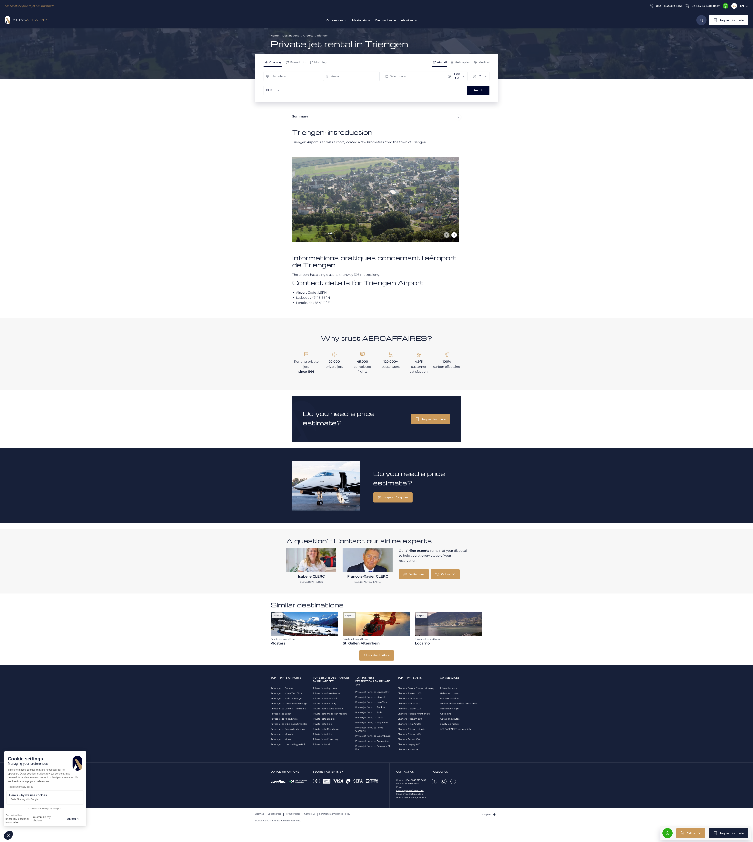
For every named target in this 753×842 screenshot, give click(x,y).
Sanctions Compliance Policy (334, 813)
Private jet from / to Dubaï (369, 717)
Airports (308, 35)
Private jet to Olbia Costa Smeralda (289, 724)
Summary (300, 116)
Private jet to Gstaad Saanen (328, 708)
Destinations (290, 35)
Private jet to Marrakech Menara (330, 713)
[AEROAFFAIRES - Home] (27, 20)
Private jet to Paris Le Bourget (286, 698)
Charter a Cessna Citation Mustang (416, 688)
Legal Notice (274, 813)
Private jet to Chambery (325, 739)
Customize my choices (42, 818)
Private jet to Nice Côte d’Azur (287, 693)
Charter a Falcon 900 (409, 739)
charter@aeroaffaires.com (410, 790)
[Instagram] (444, 781)
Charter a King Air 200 (409, 724)
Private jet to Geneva (282, 688)
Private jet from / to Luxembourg (373, 736)
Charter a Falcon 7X (408, 749)
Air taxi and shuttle (450, 718)
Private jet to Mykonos (325, 688)
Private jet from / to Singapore (371, 722)
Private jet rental (448, 688)
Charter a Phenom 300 (410, 718)
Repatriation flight (449, 708)
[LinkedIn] (734, 6)
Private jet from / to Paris (368, 712)
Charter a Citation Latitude (411, 729)
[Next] (454, 235)
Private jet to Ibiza (322, 734)
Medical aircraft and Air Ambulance (458, 703)
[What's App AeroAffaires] (725, 6)
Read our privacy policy (20, 787)
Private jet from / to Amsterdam (372, 741)
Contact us (309, 813)
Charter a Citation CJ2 (409, 708)
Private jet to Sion (322, 724)
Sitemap (259, 813)
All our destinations (377, 655)
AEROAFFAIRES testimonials (455, 729)
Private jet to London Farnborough (289, 703)
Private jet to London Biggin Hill (288, 744)
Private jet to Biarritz (324, 718)
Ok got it (72, 818)
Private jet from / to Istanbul (370, 697)
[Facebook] (434, 781)
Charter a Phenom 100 (409, 693)
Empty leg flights (449, 724)
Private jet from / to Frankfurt (370, 707)
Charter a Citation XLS (409, 734)
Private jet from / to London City (372, 692)
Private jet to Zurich (281, 713)
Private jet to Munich (282, 734)
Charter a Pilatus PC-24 (410, 698)
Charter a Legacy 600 (409, 744)
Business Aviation (449, 698)
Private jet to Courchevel (326, 729)
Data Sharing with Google (24, 799)
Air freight (445, 713)
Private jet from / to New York (371, 702)
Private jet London (322, 744)
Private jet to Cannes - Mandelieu (288, 708)
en (742, 5)
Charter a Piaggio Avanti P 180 (414, 713)
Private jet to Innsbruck (325, 698)
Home (275, 35)
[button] (8, 835)
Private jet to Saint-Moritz (326, 693)
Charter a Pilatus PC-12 (409, 703)
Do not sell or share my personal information (17, 819)
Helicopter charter (449, 693)
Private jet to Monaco (282, 739)
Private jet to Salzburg (324, 703)
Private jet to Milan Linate (284, 718)
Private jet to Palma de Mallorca (288, 729)
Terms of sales (292, 813)
